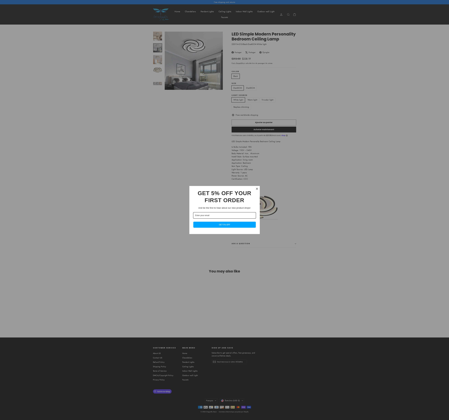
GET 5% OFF (224, 225)
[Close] (257, 189)
